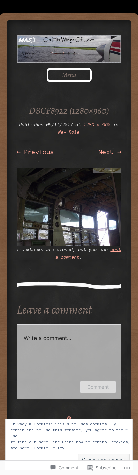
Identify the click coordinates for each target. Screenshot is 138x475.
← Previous (35, 152)
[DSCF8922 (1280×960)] (69, 207)
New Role (69, 132)
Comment (98, 387)
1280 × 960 (97, 125)
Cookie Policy (49, 448)
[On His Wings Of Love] (69, 49)
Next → (110, 152)
